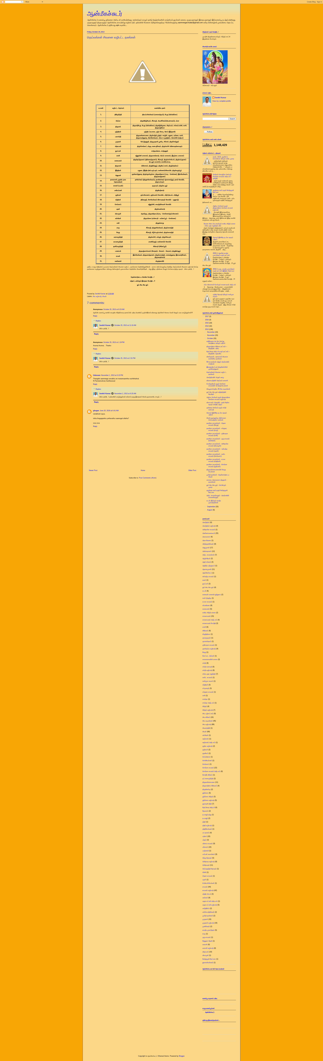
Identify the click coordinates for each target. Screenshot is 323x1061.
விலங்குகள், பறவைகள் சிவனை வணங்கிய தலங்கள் (217, 358)
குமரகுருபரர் (207, 638)
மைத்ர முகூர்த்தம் (208, 930)
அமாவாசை (206, 537)
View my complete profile (221, 101)
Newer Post (93, 470)
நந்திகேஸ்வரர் (207, 829)
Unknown (96, 375)
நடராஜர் (205, 818)
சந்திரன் (205, 685)
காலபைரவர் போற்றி (209, 623)
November (211, 335)
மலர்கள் (205, 898)
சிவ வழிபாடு (97, 296)
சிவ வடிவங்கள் (208, 721)
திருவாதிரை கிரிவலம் (210, 786)
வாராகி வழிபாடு (208, 948)
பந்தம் (204, 840)
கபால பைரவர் (207, 602)
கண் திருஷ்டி (207, 598)
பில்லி (204, 872)
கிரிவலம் (205, 631)
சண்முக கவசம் (208, 681)
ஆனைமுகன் (207, 569)
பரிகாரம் (205, 847)
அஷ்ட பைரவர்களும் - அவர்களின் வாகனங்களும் (218, 496)
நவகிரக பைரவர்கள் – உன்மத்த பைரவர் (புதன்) (217, 450)
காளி (204, 627)
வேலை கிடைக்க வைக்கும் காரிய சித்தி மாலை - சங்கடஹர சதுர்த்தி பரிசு (219, 225)
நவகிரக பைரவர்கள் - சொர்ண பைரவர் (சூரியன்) (217, 465)
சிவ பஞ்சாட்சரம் (208, 713)
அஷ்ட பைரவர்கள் (208, 555)
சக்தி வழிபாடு (207, 670)
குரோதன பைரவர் (208, 645)
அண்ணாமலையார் (209, 533)
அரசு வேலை (207, 540)
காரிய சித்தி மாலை (209, 613)
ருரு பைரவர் (207, 937)
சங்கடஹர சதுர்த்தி (209, 674)
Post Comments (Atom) (147, 478)
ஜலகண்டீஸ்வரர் (208, 962)
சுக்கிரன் (205, 735)
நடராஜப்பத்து (207, 815)
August (210, 510)
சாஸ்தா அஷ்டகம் (208, 703)
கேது (204, 652)
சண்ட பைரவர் (207, 677)
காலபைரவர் (207, 616)
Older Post (192, 470)
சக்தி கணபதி (207, 667)
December (211, 332)
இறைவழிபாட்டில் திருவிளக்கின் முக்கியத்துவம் (217, 368)
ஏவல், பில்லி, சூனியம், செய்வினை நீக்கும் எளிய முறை (223, 158)
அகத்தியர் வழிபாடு (209, 526)
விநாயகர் (206, 952)
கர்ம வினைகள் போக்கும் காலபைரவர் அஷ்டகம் (220, 285)
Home (143, 470)
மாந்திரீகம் (206, 908)
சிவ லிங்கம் (206, 717)
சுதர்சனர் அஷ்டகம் (209, 742)
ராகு (204, 934)
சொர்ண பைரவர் (208, 768)
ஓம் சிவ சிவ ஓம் (208, 587)
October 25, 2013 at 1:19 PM (113, 342)
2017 (207, 316)
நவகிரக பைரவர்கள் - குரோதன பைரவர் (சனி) (217, 434)
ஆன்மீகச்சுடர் (104, 13)
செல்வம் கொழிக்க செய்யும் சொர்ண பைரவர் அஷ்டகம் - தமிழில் (222, 176)
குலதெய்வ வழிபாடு (209, 649)
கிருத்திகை (206, 634)
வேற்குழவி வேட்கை (209, 959)
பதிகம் (205, 836)
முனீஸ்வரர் (206, 926)
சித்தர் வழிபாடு (208, 710)
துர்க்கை (205, 793)
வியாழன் (206, 955)
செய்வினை (206, 757)
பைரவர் (205, 887)
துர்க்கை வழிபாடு (208, 800)
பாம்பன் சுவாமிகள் (209, 854)
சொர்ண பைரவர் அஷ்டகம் (211, 771)
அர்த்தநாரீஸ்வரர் (208, 544)
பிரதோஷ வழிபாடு (209, 862)
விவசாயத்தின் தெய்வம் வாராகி (217, 380)
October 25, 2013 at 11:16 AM (125, 325)
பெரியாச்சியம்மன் (208, 883)
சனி (204, 695)
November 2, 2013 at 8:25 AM (125, 393)
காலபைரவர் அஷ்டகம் (210, 620)
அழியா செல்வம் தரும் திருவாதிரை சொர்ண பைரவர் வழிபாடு (223, 208)
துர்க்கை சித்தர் (208, 797)
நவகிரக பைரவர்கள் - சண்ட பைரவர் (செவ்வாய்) (216, 455)
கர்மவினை (206, 605)
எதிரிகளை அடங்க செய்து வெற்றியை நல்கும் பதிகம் (216, 342)
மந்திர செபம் (207, 894)
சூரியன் (205, 750)
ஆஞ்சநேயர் (206, 558)
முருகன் (205, 919)
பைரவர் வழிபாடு (208, 890)
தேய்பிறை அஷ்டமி (209, 807)
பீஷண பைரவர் (207, 876)
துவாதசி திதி (207, 804)
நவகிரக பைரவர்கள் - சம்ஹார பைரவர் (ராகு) (217, 429)
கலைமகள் (206, 609)
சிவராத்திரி (206, 728)
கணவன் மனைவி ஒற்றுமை (212, 594)
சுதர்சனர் (206, 739)
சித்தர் (205, 706)
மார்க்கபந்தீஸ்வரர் (208, 912)
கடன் (204, 591)
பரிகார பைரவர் (208, 843)
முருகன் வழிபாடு (208, 923)
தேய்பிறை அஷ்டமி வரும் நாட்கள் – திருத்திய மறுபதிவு (218, 352)
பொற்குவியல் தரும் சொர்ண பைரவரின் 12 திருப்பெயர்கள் (217, 385)
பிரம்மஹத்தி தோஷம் (209, 869)
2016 (207, 320)
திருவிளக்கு (206, 789)
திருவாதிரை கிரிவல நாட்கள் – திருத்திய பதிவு (217, 347)
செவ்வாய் (206, 764)
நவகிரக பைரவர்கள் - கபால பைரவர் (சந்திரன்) (216, 460)
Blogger (181, 1056)
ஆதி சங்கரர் (207, 562)
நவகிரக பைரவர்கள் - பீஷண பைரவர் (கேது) (216, 424)
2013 (207, 329)
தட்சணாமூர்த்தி (208, 778)
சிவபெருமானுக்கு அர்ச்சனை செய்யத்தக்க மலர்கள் (216, 419)
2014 (207, 326)
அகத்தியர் (206, 522)
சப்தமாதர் (206, 688)
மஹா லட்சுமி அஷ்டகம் (210, 901)
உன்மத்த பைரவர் (208, 576)
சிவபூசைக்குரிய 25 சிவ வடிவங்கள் (218, 389)
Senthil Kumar (105, 325)
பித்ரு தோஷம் (207, 858)
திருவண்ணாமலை (209, 782)
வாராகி (205, 944)
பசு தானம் (206, 833)
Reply (95, 316)
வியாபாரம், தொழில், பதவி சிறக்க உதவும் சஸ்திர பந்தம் (218, 403)
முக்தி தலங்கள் (208, 916)
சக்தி (204, 663)
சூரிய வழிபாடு (207, 746)
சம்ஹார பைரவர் (208, 692)
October (210, 338)
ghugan (96, 411)
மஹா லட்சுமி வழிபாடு (210, 905)
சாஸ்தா (205, 699)
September (211, 507)
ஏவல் (204, 580)
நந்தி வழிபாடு (207, 825)
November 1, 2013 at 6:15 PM (112, 375)
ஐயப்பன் (205, 584)
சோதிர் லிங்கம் (207, 775)
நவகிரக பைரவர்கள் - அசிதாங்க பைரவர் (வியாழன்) (217, 445)
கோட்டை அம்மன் (208, 656)
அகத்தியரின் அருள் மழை (215, 377)
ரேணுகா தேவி (207, 941)
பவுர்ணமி (206, 851)
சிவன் (104, 296)
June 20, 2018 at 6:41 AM (109, 411)
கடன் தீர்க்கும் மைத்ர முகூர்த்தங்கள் (214, 502)
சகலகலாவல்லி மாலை (210, 659)
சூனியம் (205, 753)
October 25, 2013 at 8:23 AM (113, 309)
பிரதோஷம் (206, 865)
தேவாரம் (205, 811)
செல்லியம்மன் (207, 760)
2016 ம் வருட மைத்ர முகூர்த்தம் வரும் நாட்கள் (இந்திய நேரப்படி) (223, 270)
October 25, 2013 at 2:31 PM (124, 358)
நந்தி (204, 822)
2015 (207, 323)
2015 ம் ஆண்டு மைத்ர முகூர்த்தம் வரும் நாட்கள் (221, 254)
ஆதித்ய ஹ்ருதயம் (209, 566)
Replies (98, 321)
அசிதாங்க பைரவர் (209, 529)
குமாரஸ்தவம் (207, 641)
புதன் (204, 880)
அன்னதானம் (207, 551)
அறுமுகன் (206, 548)
